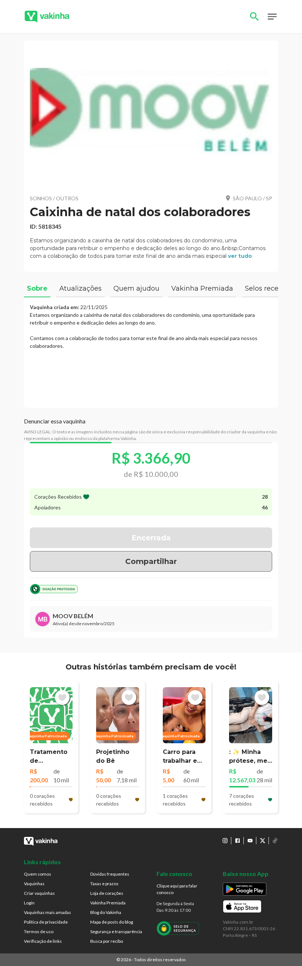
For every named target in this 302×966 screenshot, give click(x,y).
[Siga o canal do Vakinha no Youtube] (250, 841)
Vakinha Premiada (108, 903)
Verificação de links (43, 941)
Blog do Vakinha (105, 912)
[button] (151, 117)
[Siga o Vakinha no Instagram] (225, 841)
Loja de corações (106, 893)
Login (29, 903)
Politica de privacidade (46, 922)
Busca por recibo (106, 941)
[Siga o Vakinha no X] (263, 841)
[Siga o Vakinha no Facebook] (237, 841)
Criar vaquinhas (39, 893)
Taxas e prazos (104, 883)
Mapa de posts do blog (111, 922)
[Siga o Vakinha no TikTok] (275, 841)
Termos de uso (38, 931)
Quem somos (37, 874)
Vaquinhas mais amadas (47, 912)
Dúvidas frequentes (109, 874)
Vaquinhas (34, 883)
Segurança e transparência (116, 931)
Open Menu (272, 16)
